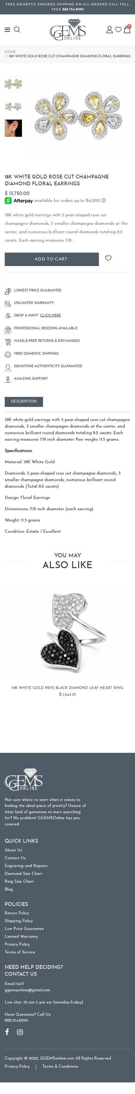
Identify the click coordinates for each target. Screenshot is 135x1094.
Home (10, 52)
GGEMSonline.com (57, 1058)
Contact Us (15, 858)
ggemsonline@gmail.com (27, 990)
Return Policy (17, 913)
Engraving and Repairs (26, 866)
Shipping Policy (19, 921)
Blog (9, 889)
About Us (13, 850)
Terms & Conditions (60, 1067)
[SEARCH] (18, 30)
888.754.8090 (16, 1021)
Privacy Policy (17, 944)
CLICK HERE (50, 315)
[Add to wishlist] (108, 259)
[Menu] (9, 30)
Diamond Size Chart (23, 874)
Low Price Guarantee (24, 929)
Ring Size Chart (19, 882)
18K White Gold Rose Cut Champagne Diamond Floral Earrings (57, 181)
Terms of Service (20, 952)
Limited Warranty (21, 937)
